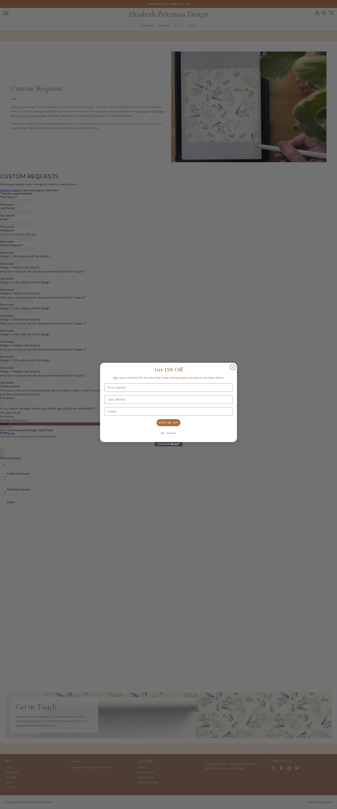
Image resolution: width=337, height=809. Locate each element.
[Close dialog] (232, 367)
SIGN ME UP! (168, 423)
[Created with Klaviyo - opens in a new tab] (168, 444)
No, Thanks (168, 433)
